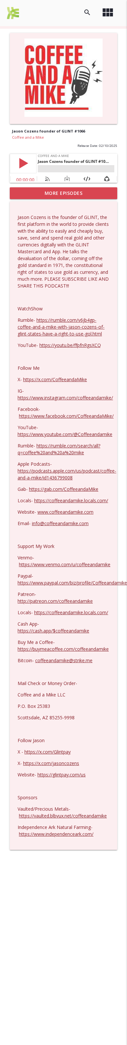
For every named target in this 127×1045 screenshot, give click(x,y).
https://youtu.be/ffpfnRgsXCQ (70, 345)
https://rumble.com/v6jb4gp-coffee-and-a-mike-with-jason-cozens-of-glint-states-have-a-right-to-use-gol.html (61, 327)
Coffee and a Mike (28, 137)
